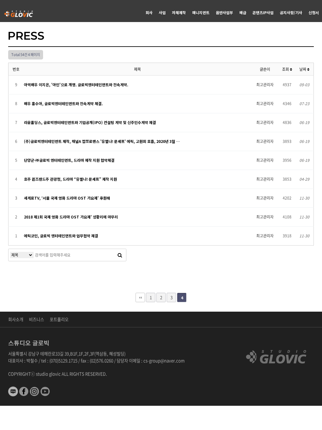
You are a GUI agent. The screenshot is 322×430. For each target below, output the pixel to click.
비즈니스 (36, 319)
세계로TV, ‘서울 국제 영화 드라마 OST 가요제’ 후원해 (67, 198)
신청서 (313, 12)
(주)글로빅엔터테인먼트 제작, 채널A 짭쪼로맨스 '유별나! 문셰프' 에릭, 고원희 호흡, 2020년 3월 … (102, 141)
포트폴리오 (59, 319)
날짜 (303, 69)
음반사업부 (224, 12)
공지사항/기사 (291, 12)
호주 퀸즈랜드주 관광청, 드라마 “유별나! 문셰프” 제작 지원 (70, 179)
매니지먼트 (200, 12)
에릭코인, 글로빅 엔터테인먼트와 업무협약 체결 (61, 235)
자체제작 (179, 12)
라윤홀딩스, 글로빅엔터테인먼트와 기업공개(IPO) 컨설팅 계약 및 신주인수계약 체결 (90, 122)
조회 (286, 69)
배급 (242, 12)
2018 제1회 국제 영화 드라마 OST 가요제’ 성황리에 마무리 (71, 216)
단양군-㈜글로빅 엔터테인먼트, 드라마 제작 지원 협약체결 (69, 160)
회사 (149, 12)
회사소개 (15, 319)
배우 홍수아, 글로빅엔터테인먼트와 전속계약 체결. (63, 103)
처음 (140, 297)
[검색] (120, 255)
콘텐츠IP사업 (263, 12)
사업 (162, 12)
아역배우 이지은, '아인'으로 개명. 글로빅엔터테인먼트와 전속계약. (76, 84)
